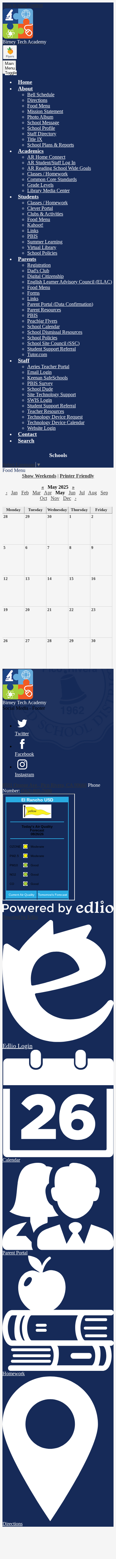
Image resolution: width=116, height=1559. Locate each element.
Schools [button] (58, 455)
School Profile (41, 128)
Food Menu (38, 105)
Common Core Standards (52, 179)
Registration (39, 265)
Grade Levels (40, 185)
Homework (13, 1373)
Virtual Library (41, 247)
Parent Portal (15, 1252)
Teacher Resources (45, 411)
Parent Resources (44, 309)
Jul (82, 492)
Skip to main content (22, 5)
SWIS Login (39, 400)
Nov (55, 498)
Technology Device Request (55, 416)
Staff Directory (41, 133)
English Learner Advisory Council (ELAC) (69, 281)
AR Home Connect (46, 157)
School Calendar (43, 326)
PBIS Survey (40, 383)
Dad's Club (38, 270)
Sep (104, 492)
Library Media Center (48, 190)
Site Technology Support (51, 394)
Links (32, 230)
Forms (33, 293)
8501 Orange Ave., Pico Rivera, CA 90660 (44, 785)
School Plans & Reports (50, 144)
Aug (92, 492)
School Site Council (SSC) (53, 343)
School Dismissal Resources (54, 332)
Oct (43, 498)
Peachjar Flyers (42, 321)
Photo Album (40, 117)
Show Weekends (39, 475)
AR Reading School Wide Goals (59, 168)
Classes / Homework (47, 173)
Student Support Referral (51, 348)
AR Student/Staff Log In (51, 162)
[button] (25, 88)
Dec (67, 498)
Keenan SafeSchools (47, 377)
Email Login (39, 372)
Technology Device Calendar (55, 422)
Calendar (11, 1159)
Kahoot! (35, 225)
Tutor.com (37, 354)
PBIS (32, 236)
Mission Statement (45, 111)
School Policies (42, 253)
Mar (36, 492)
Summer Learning (44, 241)
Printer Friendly (77, 475)
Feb (25, 492)
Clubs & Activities (45, 213)
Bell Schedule (40, 94)
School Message (43, 122)
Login (17, 1045)
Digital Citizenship (45, 276)
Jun (72, 492)
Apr (48, 492)
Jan (14, 492)
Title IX (34, 139)
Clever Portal (40, 208)
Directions (37, 100)
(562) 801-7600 (36, 790)
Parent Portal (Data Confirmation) (60, 304)
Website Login (41, 428)
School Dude (40, 389)
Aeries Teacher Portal (48, 366)
